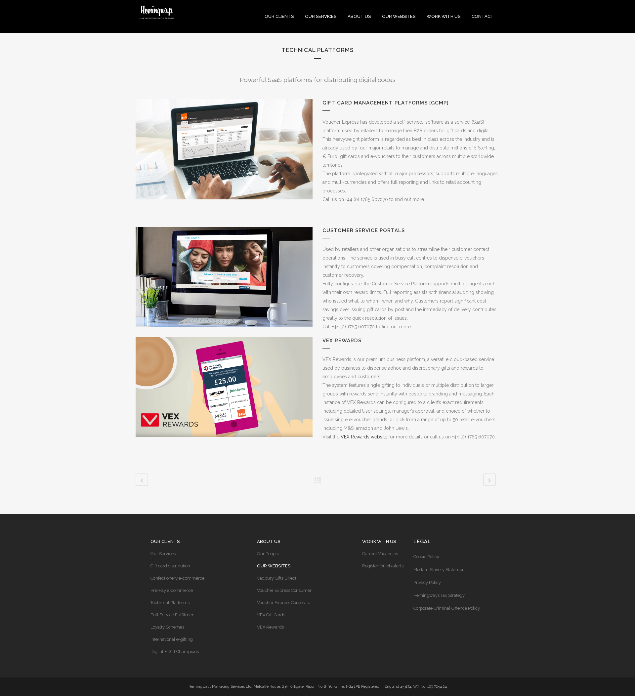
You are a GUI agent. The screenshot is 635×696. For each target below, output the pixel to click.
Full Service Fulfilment (173, 614)
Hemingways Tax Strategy (439, 595)
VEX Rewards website (364, 436)
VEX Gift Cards (271, 614)
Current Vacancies (380, 553)
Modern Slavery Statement (439, 569)
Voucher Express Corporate (283, 602)
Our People (268, 553)
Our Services (163, 553)
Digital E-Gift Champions (174, 651)
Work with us (379, 541)
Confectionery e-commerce (177, 578)
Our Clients (165, 541)
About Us (268, 541)
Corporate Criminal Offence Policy (446, 608)
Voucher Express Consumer (284, 590)
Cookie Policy (426, 556)
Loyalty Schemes (167, 627)
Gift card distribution (170, 565)
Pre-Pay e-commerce (171, 590)
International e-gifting (171, 639)
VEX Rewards (270, 627)
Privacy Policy (427, 582)
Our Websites (273, 565)
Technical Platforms (170, 602)
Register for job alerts (382, 565)
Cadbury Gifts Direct (276, 578)
